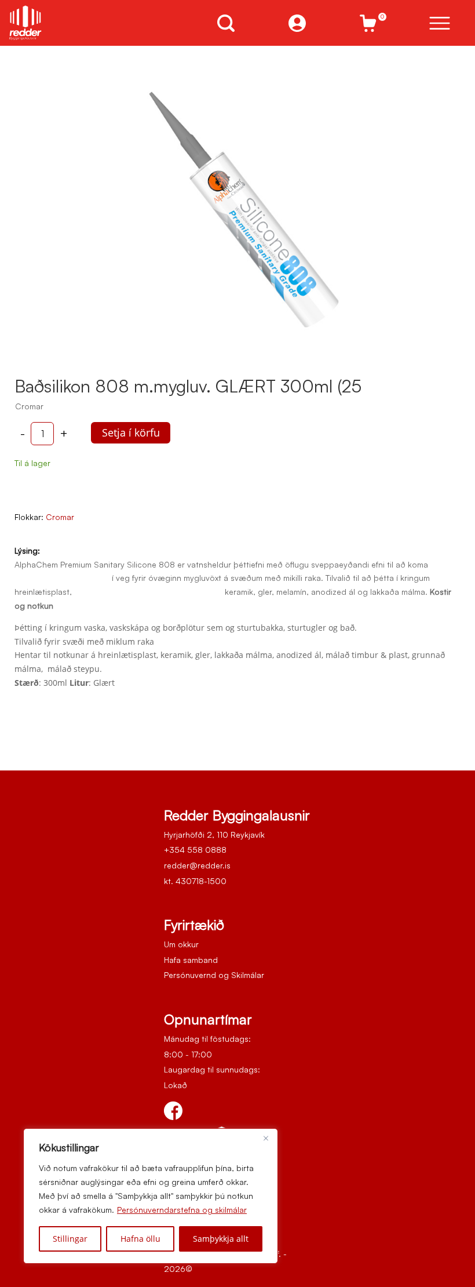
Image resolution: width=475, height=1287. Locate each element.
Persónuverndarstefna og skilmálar (182, 1210)
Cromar (60, 517)
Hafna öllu (140, 1238)
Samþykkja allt (221, 1238)
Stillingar (70, 1238)
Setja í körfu (131, 432)
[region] (150, 1196)
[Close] (266, 1138)
